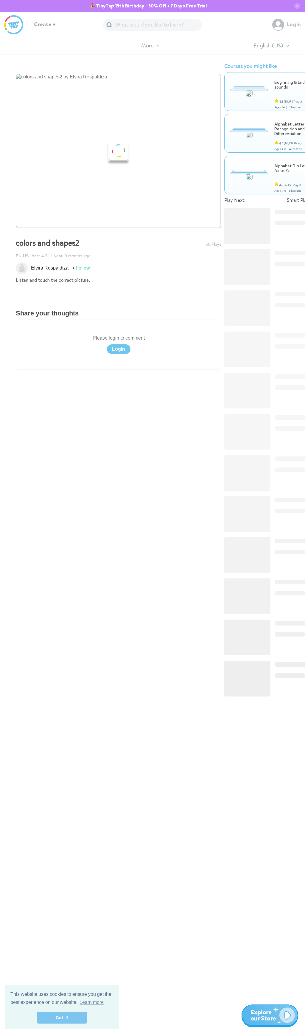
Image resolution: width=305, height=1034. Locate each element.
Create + (45, 24)
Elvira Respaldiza (50, 267)
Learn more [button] (92, 1002)
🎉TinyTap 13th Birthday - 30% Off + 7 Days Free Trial (148, 6)
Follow (83, 267)
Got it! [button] (62, 1017)
